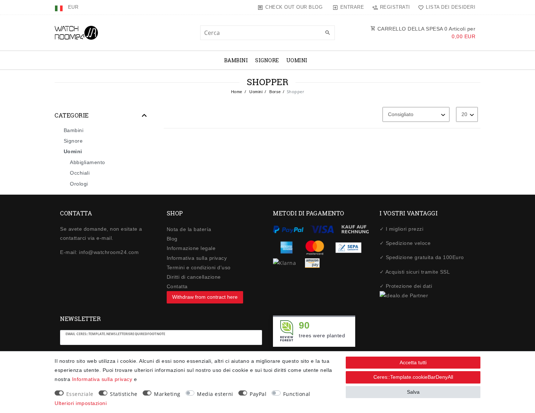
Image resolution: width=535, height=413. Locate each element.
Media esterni (215, 393)
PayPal (258, 393)
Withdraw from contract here (205, 297)
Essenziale (80, 393)
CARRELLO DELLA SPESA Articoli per (425, 32)
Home (236, 92)
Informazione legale (191, 248)
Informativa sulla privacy (197, 258)
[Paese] (59, 7)
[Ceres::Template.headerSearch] (327, 33)
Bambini (236, 60)
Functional (296, 393)
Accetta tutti (413, 362)
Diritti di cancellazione (194, 277)
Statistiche (124, 393)
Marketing (167, 393)
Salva (413, 392)
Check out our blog (293, 7)
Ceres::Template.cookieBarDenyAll (413, 377)
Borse (274, 92)
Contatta (177, 286)
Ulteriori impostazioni (81, 403)
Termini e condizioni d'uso (199, 267)
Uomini (297, 60)
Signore (267, 60)
